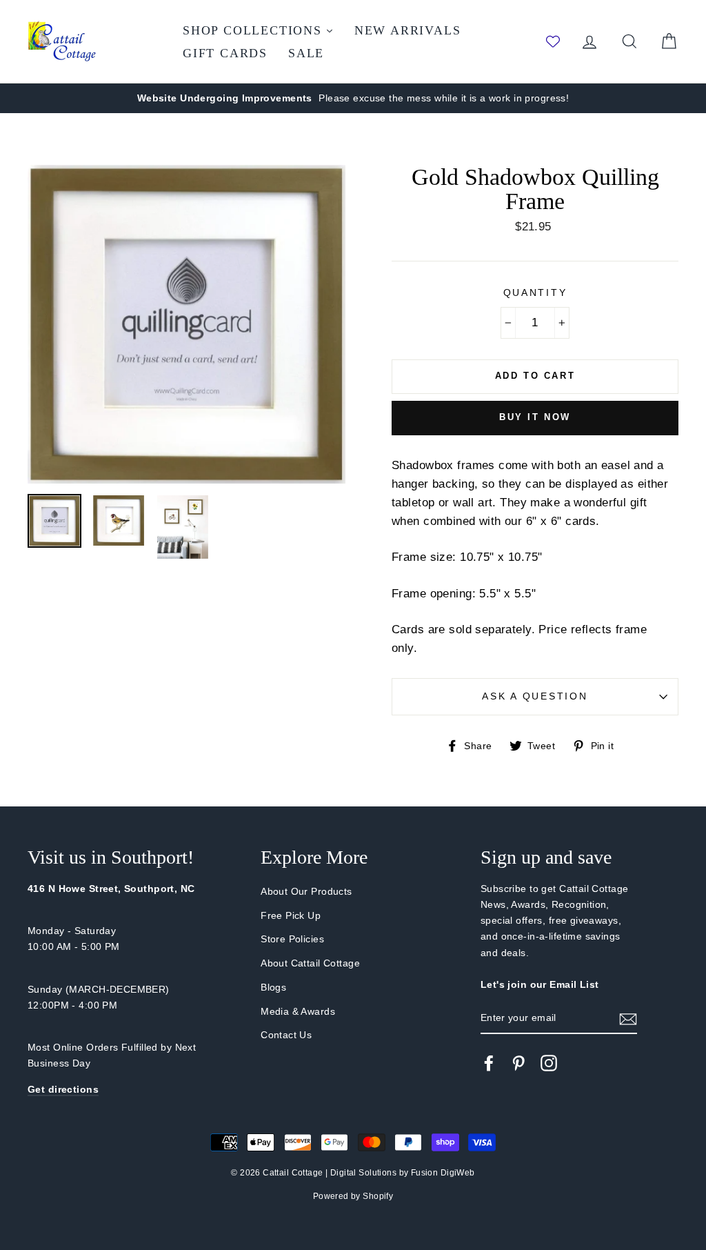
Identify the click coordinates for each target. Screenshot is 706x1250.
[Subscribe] (628, 1018)
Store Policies (292, 938)
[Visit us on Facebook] (489, 1063)
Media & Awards (298, 1011)
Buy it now (535, 417)
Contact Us (286, 1034)
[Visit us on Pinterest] (518, 1063)
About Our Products (306, 891)
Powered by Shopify (353, 1196)
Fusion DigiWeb (443, 1173)
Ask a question (534, 696)
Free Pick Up (291, 915)
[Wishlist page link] (553, 41)
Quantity (535, 293)
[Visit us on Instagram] (549, 1063)
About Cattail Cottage (310, 963)
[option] (353, 98)
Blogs (273, 987)
